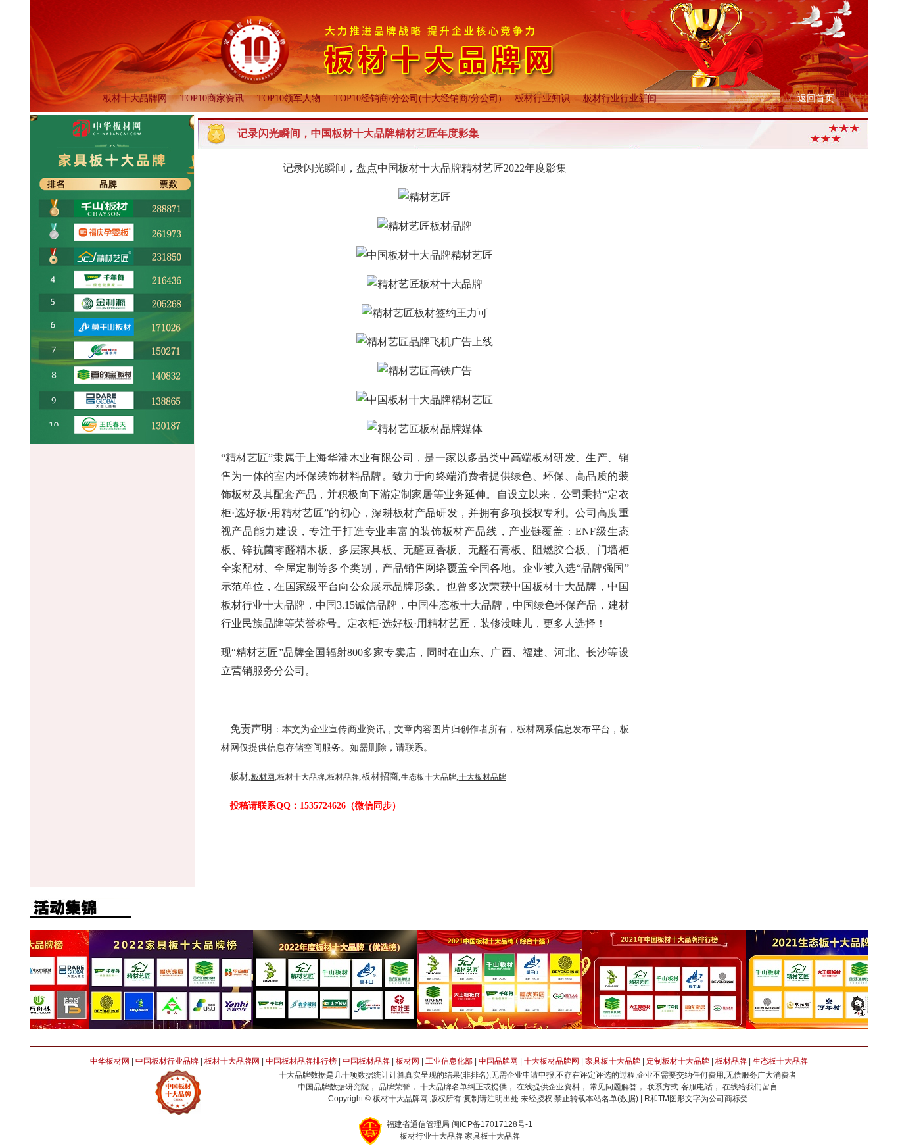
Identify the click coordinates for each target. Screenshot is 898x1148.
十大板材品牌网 (551, 1061)
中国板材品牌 (366, 1061)
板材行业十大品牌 (431, 1136)
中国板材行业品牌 (167, 1061)
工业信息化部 (449, 1061)
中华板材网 (110, 1061)
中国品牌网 (498, 1061)
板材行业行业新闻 (620, 98)
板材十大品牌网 (135, 98)
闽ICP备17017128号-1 (492, 1124)
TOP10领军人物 (289, 98)
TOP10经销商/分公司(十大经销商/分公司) (418, 98)
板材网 (407, 1061)
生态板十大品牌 (780, 1061)
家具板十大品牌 (612, 1061)
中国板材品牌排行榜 (301, 1061)
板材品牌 (731, 1061)
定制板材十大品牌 (677, 1061)
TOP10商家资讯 (212, 98)
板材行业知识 (542, 98)
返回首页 (815, 98)
